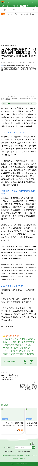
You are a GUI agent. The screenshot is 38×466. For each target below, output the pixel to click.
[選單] (36, 2)
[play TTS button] (9, 103)
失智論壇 (16, 6)
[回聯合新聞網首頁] (2, 2)
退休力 (34, 455)
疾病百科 (27, 455)
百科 (28, 6)
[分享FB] (5, 9)
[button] (35, 6)
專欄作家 (22, 458)
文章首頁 (15, 458)
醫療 (22, 6)
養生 (8, 6)
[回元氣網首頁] (6, 2)
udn (2, 45)
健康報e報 (9, 447)
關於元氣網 (5, 455)
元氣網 (7, 45)
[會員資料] (33, 2)
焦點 (2, 6)
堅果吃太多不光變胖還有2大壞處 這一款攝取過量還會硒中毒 (21, 14)
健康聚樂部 (13, 455)
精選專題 (20, 455)
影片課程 (5, 419)
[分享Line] (14, 9)
